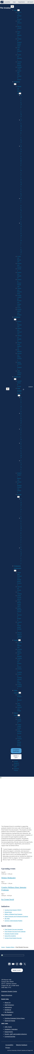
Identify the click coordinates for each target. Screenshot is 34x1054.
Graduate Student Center (11, 933)
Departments (21, 2)
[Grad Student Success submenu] (19, 395)
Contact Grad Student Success (13, 938)
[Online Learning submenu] (20, 693)
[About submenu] (18, 10)
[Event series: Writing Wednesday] (13, 874)
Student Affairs (10, 947)
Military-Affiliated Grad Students (13, 914)
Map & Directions (6, 995)
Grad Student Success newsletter (14, 929)
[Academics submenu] (15, 84)
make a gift (16, 756)
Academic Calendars (11, 1029)
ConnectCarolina (10, 1036)
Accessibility (7, 2)
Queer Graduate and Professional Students (16, 916)
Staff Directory (9, 1005)
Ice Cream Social (7, 899)
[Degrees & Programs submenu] (20, 93)
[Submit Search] (24, 390)
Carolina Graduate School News (15, 1018)
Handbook (8, 1009)
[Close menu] (12, 6)
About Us (7, 1002)
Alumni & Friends (10, 1020)
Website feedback (21, 1045)
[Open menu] (7, 389)
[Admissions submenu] (15, 319)
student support (16, 750)
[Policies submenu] (18, 497)
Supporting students (10, 935)
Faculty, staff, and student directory (16, 1034)
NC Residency (9, 1012)
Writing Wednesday (8, 878)
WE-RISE (7, 918)
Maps (14, 2)
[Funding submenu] (19, 640)
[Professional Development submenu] (15, 570)
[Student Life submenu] (15, 379)
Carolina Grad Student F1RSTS (13, 910)
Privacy (7, 1047)
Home (3, 947)
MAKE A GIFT (17, 970)
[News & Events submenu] (19, 715)
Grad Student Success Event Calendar (15, 931)
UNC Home (8, 1027)
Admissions (8, 1007)
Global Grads (8, 912)
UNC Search (30, 2)
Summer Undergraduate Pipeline (13, 920)
